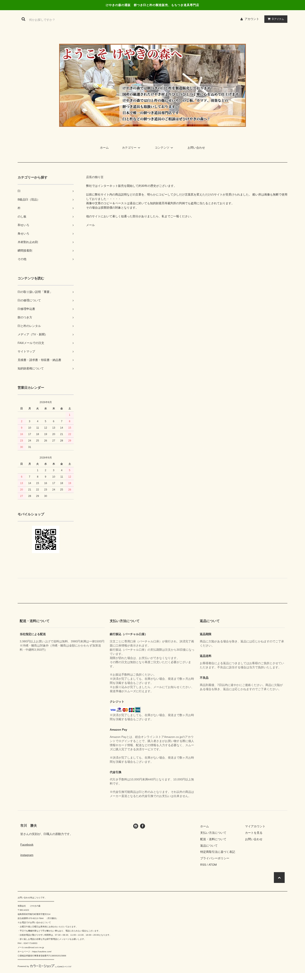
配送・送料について (213, 839)
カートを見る (253, 832)
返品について (209, 845)
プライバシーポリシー (214, 858)
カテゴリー (129, 147)
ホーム (104, 147)
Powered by (23, 966)
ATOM (213, 864)
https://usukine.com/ (41, 951)
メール (90, 225)
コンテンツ (162, 147)
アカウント (252, 19)
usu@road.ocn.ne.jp (34, 947)
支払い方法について (213, 832)
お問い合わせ (196, 147)
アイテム (278, 19)
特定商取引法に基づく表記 (217, 851)
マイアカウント (255, 826)
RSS (203, 864)
